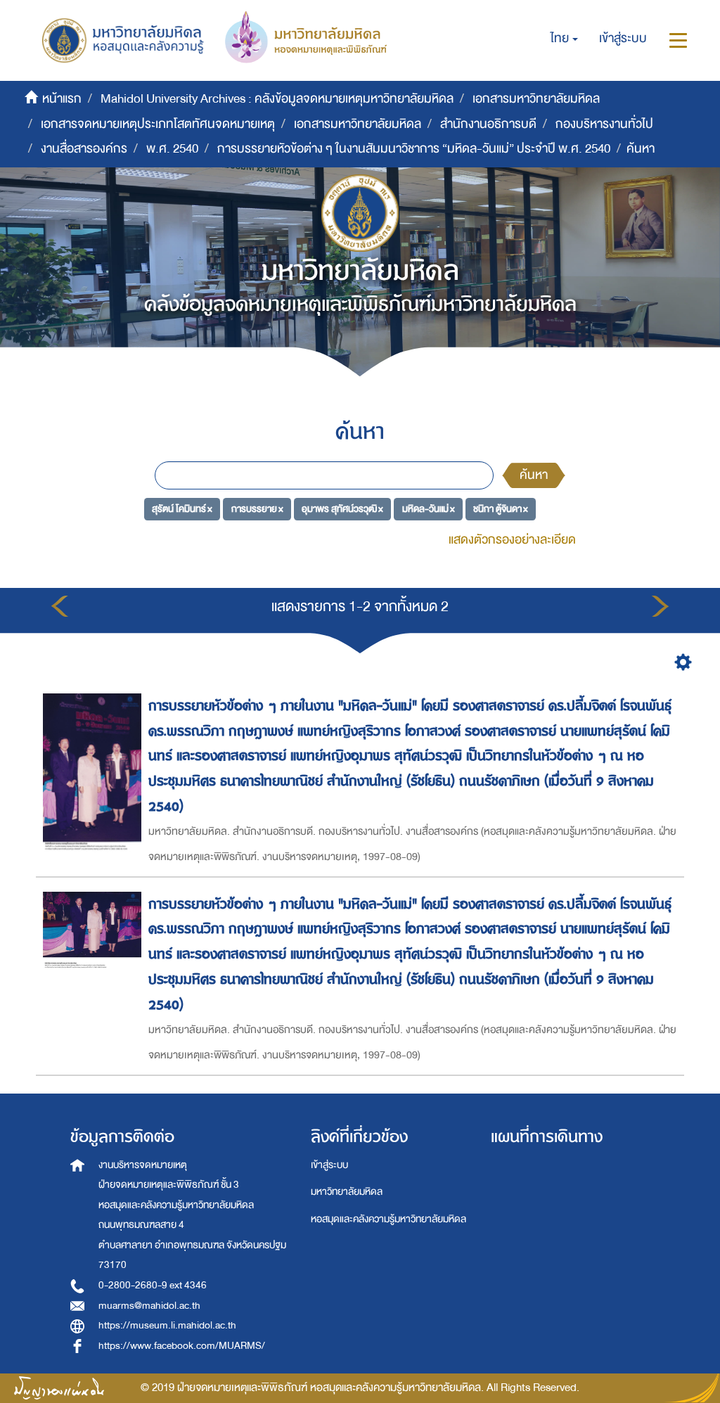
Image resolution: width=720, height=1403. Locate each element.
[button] (564, 38)
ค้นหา (534, 475)
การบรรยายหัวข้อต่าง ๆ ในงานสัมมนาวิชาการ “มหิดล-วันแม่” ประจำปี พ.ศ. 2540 (413, 149)
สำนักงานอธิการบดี (488, 124)
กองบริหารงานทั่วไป (604, 124)
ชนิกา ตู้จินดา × (500, 508)
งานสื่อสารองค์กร (84, 149)
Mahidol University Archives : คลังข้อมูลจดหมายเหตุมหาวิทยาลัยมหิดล (277, 99)
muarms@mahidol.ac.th (149, 1305)
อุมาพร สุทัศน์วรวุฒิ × (342, 508)
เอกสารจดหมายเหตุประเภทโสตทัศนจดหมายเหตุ (158, 124)
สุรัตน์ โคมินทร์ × (182, 508)
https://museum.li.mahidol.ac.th (167, 1325)
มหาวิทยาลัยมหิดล (346, 1191)
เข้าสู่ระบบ (329, 1165)
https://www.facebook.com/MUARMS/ (181, 1345)
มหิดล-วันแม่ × (428, 508)
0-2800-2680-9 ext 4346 (152, 1285)
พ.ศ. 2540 (172, 149)
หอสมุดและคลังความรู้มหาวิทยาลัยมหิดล (388, 1219)
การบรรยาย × (257, 508)
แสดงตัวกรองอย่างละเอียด (512, 540)
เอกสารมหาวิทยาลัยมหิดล (536, 99)
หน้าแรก (62, 99)
